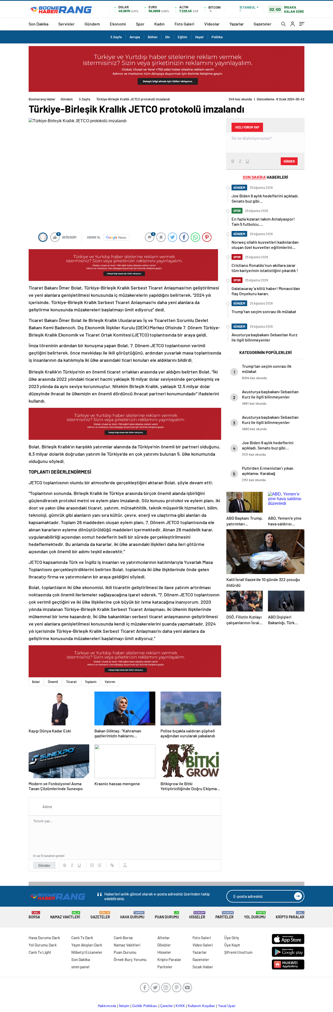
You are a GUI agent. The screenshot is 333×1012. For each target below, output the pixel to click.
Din (167, 37)
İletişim (124, 1006)
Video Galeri (203, 945)
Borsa (34, 915)
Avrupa (135, 37)
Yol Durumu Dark (43, 945)
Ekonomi (118, 23)
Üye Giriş (231, 937)
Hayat (199, 37)
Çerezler (166, 1006)
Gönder (44, 865)
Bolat (36, 682)
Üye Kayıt (232, 945)
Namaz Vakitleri (65, 915)
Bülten (152, 37)
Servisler (66, 23)
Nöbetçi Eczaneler (87, 952)
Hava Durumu (132, 915)
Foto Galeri (184, 23)
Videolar (212, 23)
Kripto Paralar (290, 915)
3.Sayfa (116, 37)
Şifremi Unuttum (238, 952)
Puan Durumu (167, 915)
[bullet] (99, 865)
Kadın (159, 23)
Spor (140, 23)
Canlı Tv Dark (82, 937)
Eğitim (182, 37)
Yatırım (110, 682)
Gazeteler (262, 23)
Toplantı (91, 682)
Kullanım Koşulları (201, 1006)
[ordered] (92, 865)
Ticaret (71, 682)
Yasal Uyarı (226, 1006)
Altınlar (163, 937)
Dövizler (164, 945)
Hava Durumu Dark (44, 937)
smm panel (80, 966)
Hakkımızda (107, 1006)
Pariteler (224, 915)
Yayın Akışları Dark (86, 945)
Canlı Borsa (123, 937)
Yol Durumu (255, 915)
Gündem (92, 23)
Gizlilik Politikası (144, 1006)
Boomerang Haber (42, 99)
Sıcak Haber (203, 966)
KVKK (180, 1006)
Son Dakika (38, 23)
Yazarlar (236, 23)
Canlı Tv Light (40, 952)
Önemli (53, 682)
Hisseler (197, 915)
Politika (217, 37)
